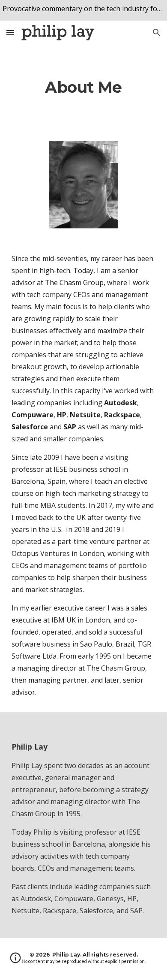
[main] (83, 87)
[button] (10, 32)
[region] (83, 10)
